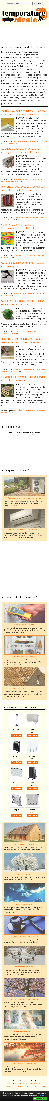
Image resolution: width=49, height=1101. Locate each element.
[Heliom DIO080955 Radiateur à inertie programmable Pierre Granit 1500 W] (32, 800)
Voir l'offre (16, 735)
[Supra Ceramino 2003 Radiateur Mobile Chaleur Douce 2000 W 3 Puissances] (17, 800)
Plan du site (22, 1087)
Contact (21, 1083)
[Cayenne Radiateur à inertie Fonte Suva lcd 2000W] (17, 773)
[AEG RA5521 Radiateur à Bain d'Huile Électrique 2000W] (32, 773)
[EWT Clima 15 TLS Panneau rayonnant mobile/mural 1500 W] (32, 720)
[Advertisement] (24, 34)
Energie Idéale (38, 1087)
